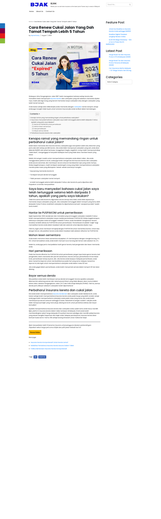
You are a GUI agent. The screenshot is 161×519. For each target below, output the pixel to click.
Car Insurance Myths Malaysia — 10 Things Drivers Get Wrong (120, 70)
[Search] (130, 4)
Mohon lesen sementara (42, 126)
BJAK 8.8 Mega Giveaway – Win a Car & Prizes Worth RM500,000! (120, 43)
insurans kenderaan (60, 437)
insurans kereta (55, 98)
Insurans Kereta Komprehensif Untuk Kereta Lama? (49, 485)
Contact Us (50, 11)
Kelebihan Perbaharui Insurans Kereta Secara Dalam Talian (52, 488)
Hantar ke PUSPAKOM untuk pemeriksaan (47, 124)
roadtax (42, 500)
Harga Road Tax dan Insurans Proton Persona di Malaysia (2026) (119, 64)
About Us (39, 11)
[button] (96, 115)
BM (35, 500)
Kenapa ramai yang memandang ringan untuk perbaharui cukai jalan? (55, 118)
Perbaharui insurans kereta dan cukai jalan (45, 133)
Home (31, 11)
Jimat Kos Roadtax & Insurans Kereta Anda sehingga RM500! (120, 30)
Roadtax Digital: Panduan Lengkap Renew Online (118, 36)
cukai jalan (78, 107)
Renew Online (35, 475)
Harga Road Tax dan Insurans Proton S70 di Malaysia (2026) (120, 57)
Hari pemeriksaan (40, 129)
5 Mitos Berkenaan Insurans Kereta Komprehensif (49, 492)
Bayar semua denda (41, 131)
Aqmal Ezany (35, 35)
